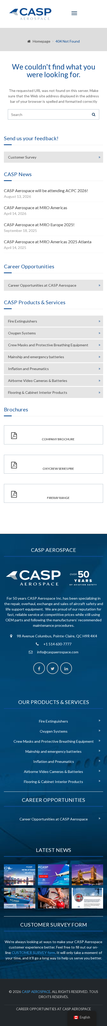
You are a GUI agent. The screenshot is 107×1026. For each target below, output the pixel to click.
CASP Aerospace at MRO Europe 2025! (39, 224)
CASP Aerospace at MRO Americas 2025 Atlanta (47, 241)
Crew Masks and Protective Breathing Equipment (48, 345)
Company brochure (58, 439)
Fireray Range (58, 498)
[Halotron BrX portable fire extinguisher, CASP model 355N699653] (87, 898)
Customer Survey (22, 157)
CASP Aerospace (36, 992)
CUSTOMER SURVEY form (33, 952)
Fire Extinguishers (22, 321)
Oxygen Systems (22, 333)
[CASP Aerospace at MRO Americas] (53, 874)
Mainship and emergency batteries (36, 357)
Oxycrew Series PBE (58, 469)
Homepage (41, 41)
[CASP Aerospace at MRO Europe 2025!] (87, 874)
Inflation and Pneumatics (28, 368)
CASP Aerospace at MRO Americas (35, 207)
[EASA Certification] (53, 898)
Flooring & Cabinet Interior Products (37, 392)
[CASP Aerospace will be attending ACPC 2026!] (19, 874)
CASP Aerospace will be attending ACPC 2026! (46, 190)
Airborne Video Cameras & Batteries (37, 380)
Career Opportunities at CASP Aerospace (42, 285)
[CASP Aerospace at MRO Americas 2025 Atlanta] (19, 898)
